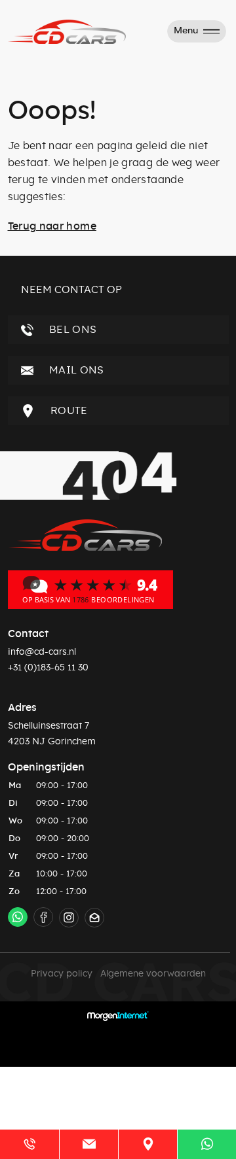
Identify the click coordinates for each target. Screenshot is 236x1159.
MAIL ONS (75, 370)
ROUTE (68, 411)
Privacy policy (61, 973)
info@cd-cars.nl (42, 652)
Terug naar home (52, 226)
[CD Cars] (90, 589)
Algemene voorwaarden (153, 973)
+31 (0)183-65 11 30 (48, 667)
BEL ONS (72, 329)
